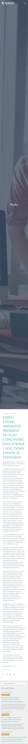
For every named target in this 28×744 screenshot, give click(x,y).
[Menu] (25, 3)
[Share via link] (14, 674)
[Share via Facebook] (3, 674)
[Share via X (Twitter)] (7, 674)
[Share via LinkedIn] (10, 674)
